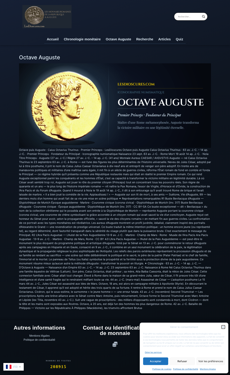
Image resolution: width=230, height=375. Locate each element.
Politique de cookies (161, 369)
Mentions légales (208, 369)
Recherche (144, 39)
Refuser (182, 361)
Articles (164, 39)
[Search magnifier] (203, 16)
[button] (223, 327)
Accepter (155, 361)
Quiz (179, 39)
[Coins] (115, 344)
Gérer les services (153, 352)
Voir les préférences (210, 361)
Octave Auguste (118, 39)
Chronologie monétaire (82, 39)
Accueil (53, 39)
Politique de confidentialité (185, 369)
